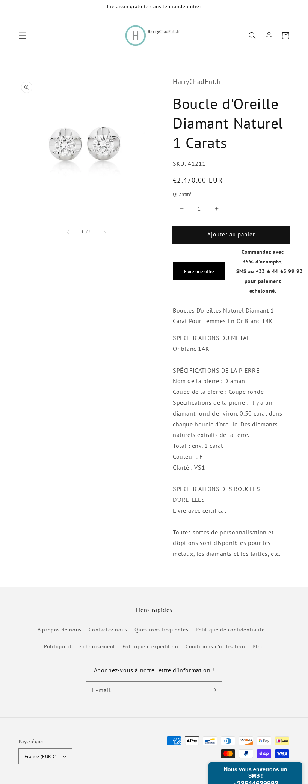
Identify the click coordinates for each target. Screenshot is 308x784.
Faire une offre (199, 271)
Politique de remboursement (79, 646)
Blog (258, 646)
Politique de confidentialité (230, 629)
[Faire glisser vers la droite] (104, 232)
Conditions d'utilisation (215, 646)
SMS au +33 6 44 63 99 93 (269, 271)
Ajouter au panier (231, 234)
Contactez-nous (108, 629)
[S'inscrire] (213, 690)
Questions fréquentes (161, 629)
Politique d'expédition (150, 646)
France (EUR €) (40, 756)
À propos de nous (60, 629)
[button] (22, 35)
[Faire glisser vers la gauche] (68, 232)
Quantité (182, 194)
